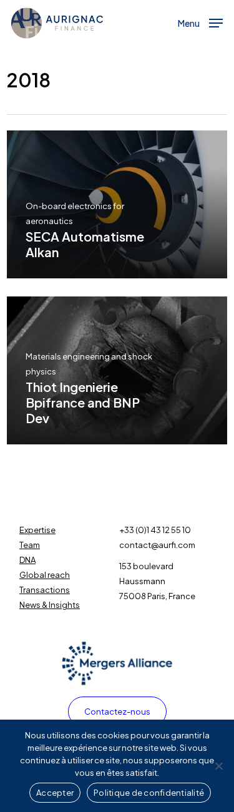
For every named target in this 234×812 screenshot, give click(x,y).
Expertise (37, 530)
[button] (200, 21)
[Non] (218, 766)
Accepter (55, 793)
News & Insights (49, 605)
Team (29, 545)
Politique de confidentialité (149, 793)
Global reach (44, 575)
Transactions (44, 590)
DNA (27, 560)
